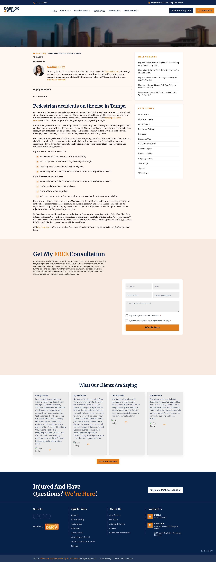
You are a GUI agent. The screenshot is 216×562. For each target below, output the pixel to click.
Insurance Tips (144, 139)
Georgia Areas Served (80, 537)
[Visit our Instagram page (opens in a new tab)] (41, 516)
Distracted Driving (146, 129)
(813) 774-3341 (41, 2)
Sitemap (74, 546)
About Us (64, 10)
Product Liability (145, 154)
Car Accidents (144, 124)
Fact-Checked (40, 96)
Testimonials (99, 10)
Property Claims (145, 159)
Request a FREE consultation (165, 490)
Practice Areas (81, 10)
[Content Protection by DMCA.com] (52, 526)
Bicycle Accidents (145, 119)
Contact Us (206, 10)
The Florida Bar (111, 71)
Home (54, 10)
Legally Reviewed (42, 89)
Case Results (114, 515)
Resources (114, 10)
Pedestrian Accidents (147, 144)
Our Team (113, 519)
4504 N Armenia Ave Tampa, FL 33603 (166, 2)
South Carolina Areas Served (83, 541)
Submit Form (152, 327)
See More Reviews (108, 461)
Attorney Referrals (117, 524)
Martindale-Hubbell (56, 80)
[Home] (12, 10)
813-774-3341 (43, 227)
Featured (142, 134)
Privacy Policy (105, 558)
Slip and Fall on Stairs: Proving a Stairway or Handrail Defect (157, 79)
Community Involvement (119, 532)
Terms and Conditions (123, 558)
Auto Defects (143, 114)
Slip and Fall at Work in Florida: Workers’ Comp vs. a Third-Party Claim (158, 64)
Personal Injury (145, 149)
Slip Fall (141, 168)
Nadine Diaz (56, 67)
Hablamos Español (181, 10)
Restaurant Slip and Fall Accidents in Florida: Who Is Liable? (157, 93)
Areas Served (130, 10)
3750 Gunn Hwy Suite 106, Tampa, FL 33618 (167, 534)
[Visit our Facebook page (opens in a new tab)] (35, 516)
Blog (44, 53)
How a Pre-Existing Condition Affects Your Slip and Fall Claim (158, 71)
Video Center (143, 173)
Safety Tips (143, 163)
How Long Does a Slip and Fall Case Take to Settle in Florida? (157, 86)
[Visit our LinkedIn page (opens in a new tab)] (48, 516)
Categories (146, 108)
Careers (112, 528)
